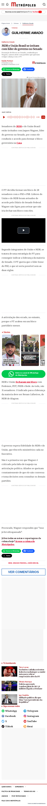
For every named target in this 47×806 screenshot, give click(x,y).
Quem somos (6, 787)
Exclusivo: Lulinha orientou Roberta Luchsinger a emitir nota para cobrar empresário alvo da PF (32, 673)
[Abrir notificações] (7, 4)
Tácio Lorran (24, 667)
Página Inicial (6, 23)
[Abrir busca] (44, 4)
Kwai (30, 726)
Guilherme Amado (27, 23)
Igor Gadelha (24, 695)
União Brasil (33, 563)
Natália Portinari (7, 61)
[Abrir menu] (3, 4)
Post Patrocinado (19, 796)
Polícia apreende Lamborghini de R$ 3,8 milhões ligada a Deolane (30, 686)
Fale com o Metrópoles (11, 800)
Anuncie (5, 796)
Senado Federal (20, 563)
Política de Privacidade (11, 791)
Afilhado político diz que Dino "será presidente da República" (30, 699)
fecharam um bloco (26, 382)
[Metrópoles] (23, 4)
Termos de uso (29, 791)
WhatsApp (11, 711)
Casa (19, 143)
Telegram (32, 711)
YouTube (32, 721)
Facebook (10, 716)
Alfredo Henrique (25, 682)
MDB (19, 126)
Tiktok (9, 726)
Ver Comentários (23, 572)
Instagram (33, 716)
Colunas (16, 23)
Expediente (19, 787)
